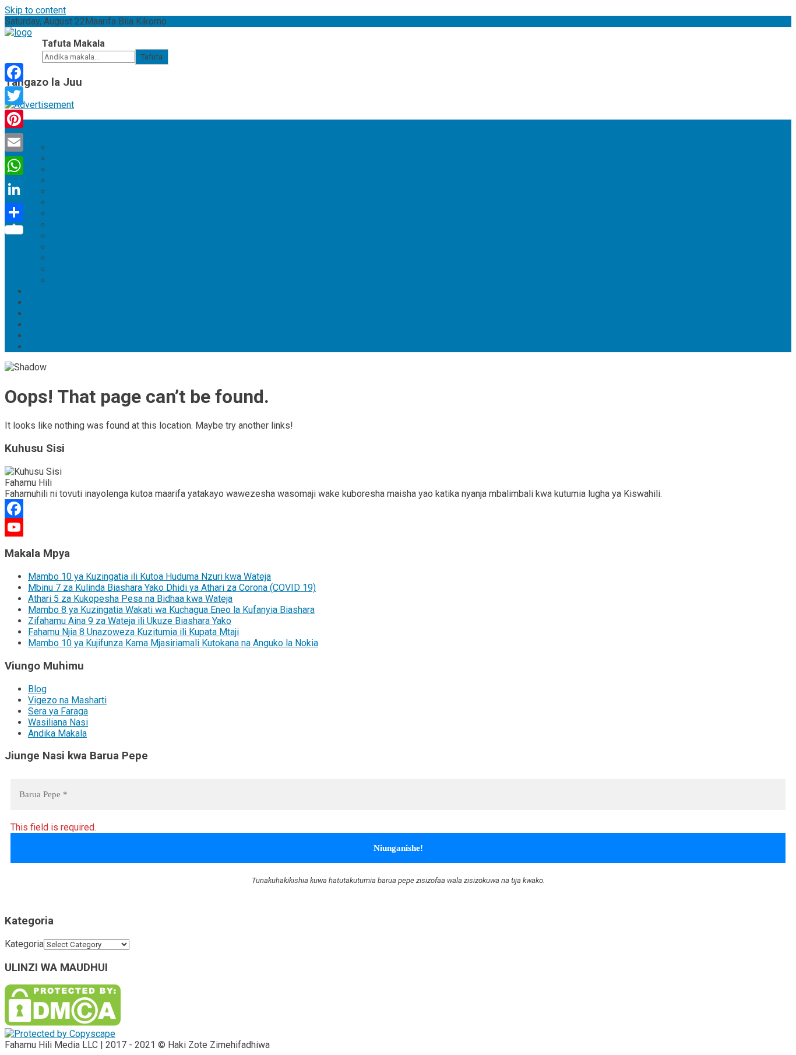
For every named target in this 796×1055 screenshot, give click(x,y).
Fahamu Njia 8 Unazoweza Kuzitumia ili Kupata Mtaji (133, 631)
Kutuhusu (46, 335)
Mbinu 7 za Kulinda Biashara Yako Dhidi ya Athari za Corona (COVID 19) (172, 587)
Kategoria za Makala (69, 136)
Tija (58, 158)
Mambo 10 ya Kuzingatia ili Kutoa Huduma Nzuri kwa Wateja (149, 576)
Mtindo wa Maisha (88, 224)
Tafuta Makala (73, 43)
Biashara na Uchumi (90, 213)
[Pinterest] (14, 119)
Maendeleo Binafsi (89, 169)
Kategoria (24, 943)
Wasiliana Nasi (58, 346)
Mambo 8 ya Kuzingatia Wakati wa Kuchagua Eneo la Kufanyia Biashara (171, 609)
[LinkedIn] (14, 189)
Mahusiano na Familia (95, 269)
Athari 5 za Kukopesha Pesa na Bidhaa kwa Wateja (130, 598)
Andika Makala (57, 733)
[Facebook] (398, 508)
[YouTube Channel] (398, 527)
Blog (37, 291)
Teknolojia (71, 147)
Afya (60, 180)
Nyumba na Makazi (89, 258)
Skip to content (35, 10)
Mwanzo (45, 125)
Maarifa (43, 302)
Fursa (39, 313)
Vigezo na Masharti (67, 700)
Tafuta (151, 56)
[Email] (14, 142)
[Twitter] (14, 95)
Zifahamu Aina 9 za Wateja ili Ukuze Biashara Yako (129, 620)
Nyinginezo (51, 324)
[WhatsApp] (14, 165)
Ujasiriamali (74, 191)
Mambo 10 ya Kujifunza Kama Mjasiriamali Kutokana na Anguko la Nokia (173, 643)
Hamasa (67, 235)
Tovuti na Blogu (82, 280)
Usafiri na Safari (83, 247)
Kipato (64, 202)
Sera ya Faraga (58, 711)
